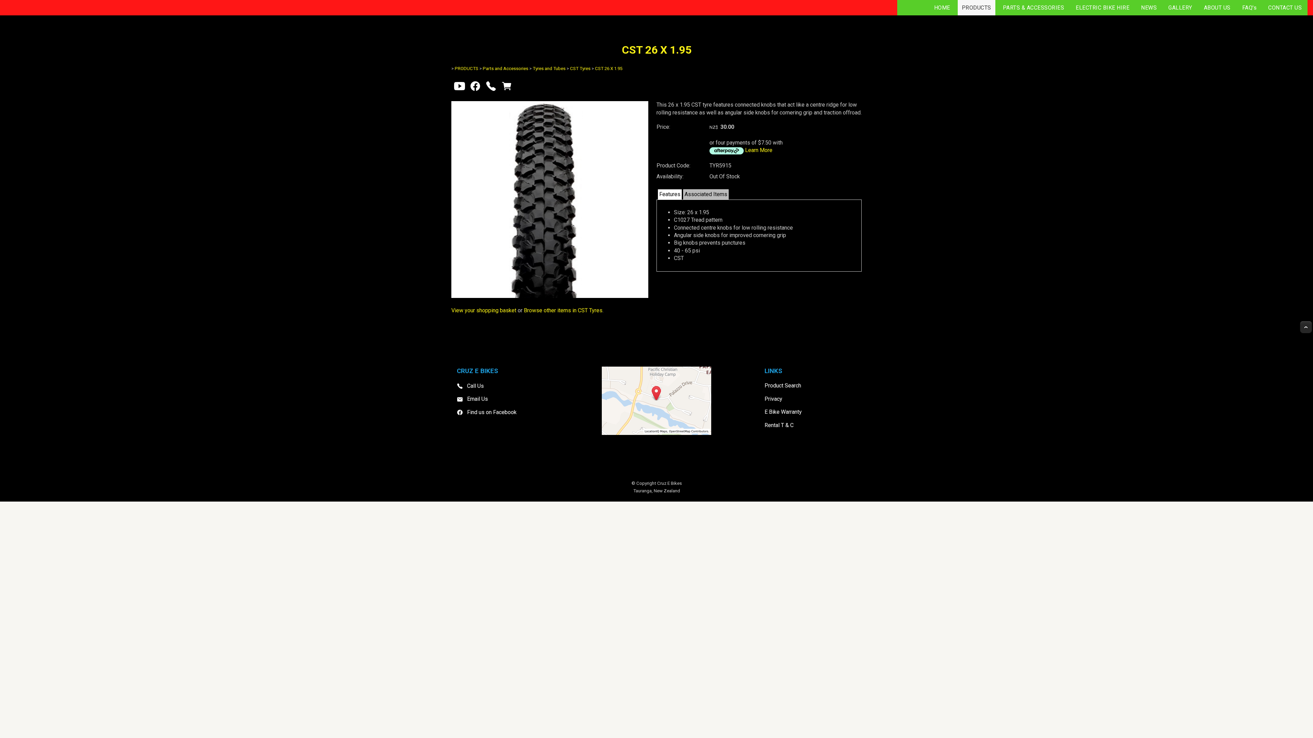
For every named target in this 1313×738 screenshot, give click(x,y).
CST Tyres (580, 68)
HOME (942, 7)
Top (1306, 327)
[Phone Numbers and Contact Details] (491, 87)
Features (669, 194)
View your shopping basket (483, 310)
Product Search (783, 385)
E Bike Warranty (783, 412)
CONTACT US (1285, 7)
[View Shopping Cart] (507, 87)
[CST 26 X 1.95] (549, 296)
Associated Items (706, 194)
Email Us (477, 399)
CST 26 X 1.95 (608, 68)
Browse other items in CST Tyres (563, 310)
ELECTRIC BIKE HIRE (1102, 7)
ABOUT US (1217, 7)
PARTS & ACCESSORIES (1033, 7)
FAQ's (1249, 7)
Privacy (773, 399)
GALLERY (1180, 7)
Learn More (758, 150)
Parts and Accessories (505, 68)
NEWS (1149, 7)
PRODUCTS (976, 7)
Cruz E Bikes (669, 483)
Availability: (670, 176)
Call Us (475, 386)
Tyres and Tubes (549, 68)
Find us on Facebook (492, 412)
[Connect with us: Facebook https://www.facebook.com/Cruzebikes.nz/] (475, 87)
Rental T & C (779, 425)
